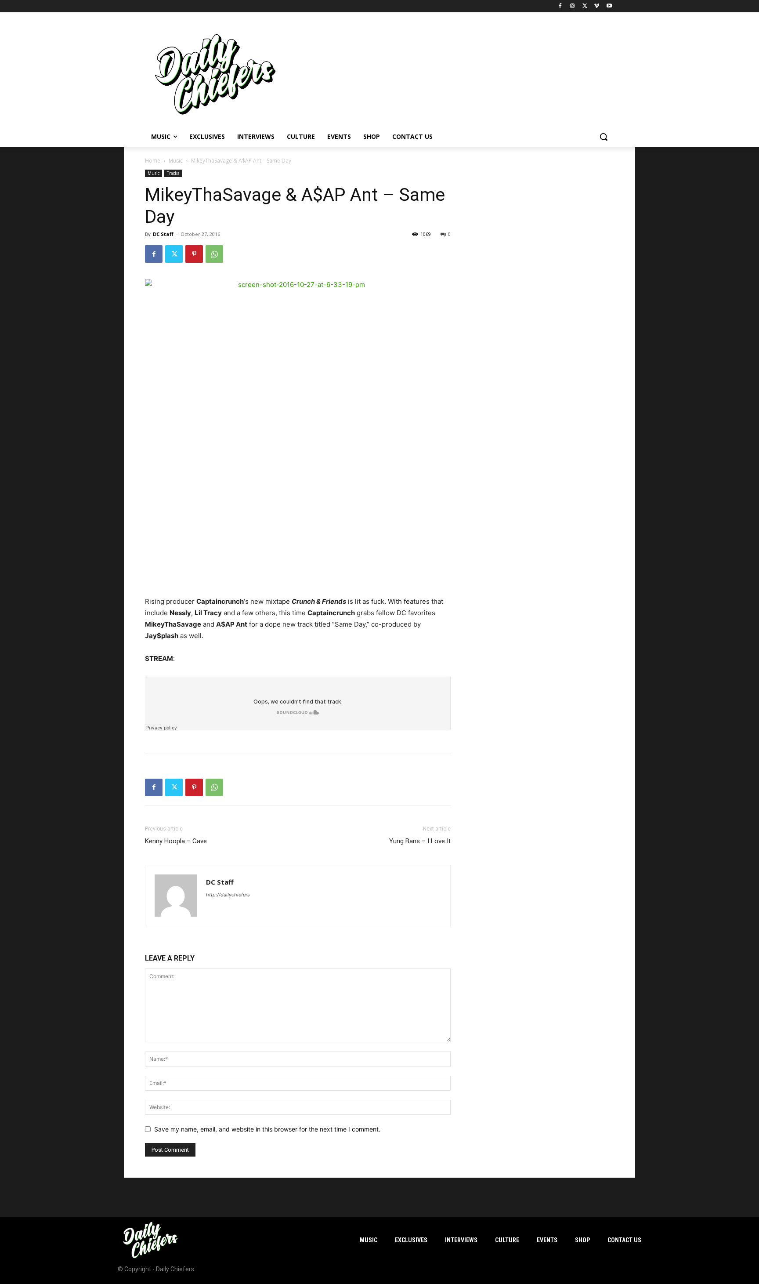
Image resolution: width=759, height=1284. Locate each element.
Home (152, 160)
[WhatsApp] (214, 254)
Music (176, 160)
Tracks (173, 173)
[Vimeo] (597, 6)
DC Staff (163, 234)
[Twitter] (585, 6)
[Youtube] (609, 6)
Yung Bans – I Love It (420, 841)
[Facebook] (560, 6)
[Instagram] (572, 6)
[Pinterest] (194, 254)
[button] (603, 136)
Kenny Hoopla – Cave (176, 841)
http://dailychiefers (228, 895)
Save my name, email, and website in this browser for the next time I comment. (267, 1129)
